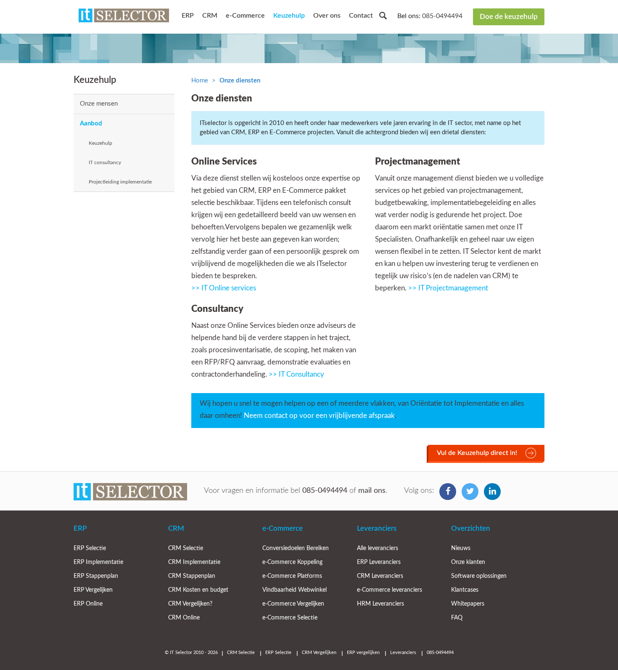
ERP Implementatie (98, 562)
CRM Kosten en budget (198, 590)
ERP (188, 15)
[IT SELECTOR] (124, 17)
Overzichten (470, 528)
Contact (361, 15)
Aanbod (91, 123)
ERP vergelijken (363, 652)
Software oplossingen (479, 576)
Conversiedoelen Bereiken (295, 548)
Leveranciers (376, 528)
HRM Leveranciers (380, 604)
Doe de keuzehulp (509, 16)
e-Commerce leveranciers (389, 590)
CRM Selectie (185, 548)
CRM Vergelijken (319, 652)
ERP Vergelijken (93, 590)
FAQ (456, 618)
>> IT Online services (223, 288)
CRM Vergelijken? (190, 604)
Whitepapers (467, 604)
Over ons (327, 15)
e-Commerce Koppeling (292, 562)
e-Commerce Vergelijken (293, 604)
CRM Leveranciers (380, 576)
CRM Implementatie (194, 562)
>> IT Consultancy (296, 374)
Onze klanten (468, 562)
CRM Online (184, 618)
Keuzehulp (289, 15)
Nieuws (460, 548)
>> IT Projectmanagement (448, 288)
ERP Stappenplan (96, 576)
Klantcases (464, 590)
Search (383, 15)
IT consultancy (105, 162)
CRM (209, 15)
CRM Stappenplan (191, 576)
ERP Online (88, 604)
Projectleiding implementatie (120, 181)
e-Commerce (245, 15)
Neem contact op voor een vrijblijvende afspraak (319, 415)
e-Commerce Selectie (289, 618)
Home (199, 80)
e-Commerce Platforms (292, 576)
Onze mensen (99, 104)
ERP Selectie (90, 548)
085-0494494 (442, 16)
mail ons (372, 491)
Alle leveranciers (377, 548)
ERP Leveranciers (379, 562)
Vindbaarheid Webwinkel (294, 590)
